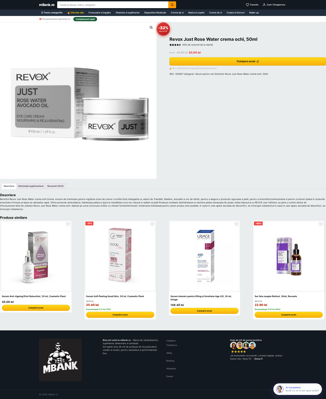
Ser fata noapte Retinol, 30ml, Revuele (276, 296)
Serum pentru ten (204, 74)
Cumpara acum (246, 61)
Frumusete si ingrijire (100, 12)
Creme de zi (177, 12)
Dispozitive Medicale (155, 12)
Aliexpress (171, 368)
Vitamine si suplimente (128, 12)
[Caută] (172, 4)
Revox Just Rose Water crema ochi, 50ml (246, 74)
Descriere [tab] (9, 186)
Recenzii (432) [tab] (55, 186)
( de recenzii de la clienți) (197, 44)
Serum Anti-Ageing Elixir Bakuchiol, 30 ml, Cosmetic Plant (34, 296)
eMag (169, 353)
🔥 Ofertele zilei (75, 12)
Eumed (169, 376)
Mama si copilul (196, 12)
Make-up (254, 12)
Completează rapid (85, 19)
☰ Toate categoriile (51, 12)
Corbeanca (171, 345)
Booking (170, 360)
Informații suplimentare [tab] (31, 186)
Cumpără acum (35, 307)
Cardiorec (171, 340)
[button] (151, 27)
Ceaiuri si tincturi (235, 12)
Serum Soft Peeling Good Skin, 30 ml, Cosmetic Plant (115, 296)
